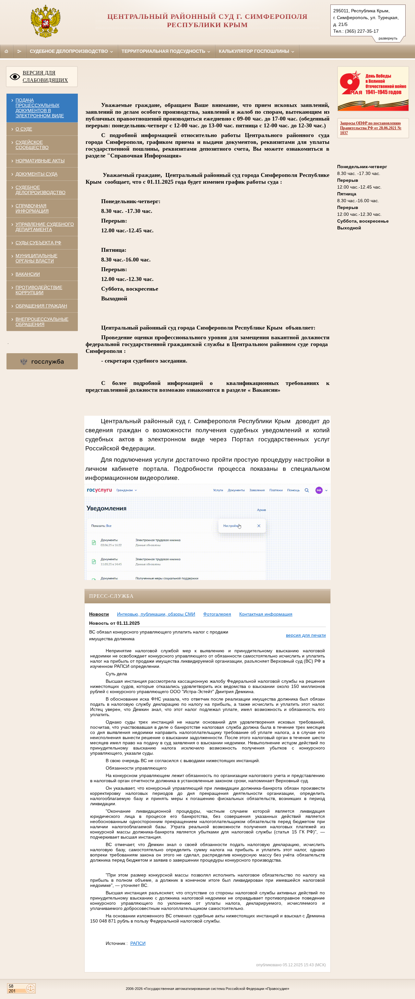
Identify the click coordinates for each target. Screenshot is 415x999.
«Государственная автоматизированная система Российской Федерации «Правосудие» (216, 989)
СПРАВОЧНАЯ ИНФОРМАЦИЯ (32, 208)
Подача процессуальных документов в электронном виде (40, 108)
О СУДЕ (24, 129)
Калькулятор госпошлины (254, 51)
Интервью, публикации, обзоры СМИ (156, 614)
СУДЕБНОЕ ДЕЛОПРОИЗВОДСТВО (40, 190)
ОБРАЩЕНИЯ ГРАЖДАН (41, 305)
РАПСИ (138, 943)
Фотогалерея (217, 614)
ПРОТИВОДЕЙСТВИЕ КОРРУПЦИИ (39, 290)
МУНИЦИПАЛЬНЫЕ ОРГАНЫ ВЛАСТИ (36, 258)
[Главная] (6, 51)
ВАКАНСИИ (28, 274)
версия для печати (306, 635)
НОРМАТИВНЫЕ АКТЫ (40, 160)
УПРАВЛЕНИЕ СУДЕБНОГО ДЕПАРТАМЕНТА (45, 227)
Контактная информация (265, 614)
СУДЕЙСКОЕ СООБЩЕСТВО (32, 145)
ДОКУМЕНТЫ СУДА (36, 174)
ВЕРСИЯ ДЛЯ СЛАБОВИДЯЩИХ (45, 76)
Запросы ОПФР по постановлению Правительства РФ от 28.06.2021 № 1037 (370, 128)
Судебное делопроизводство (69, 51)
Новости (99, 614)
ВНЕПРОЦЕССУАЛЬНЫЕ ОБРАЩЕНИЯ (42, 322)
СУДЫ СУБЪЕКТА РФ (38, 242)
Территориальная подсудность (164, 51)
